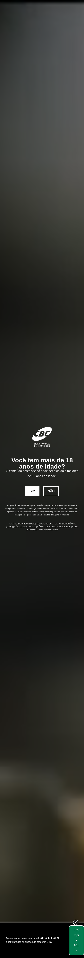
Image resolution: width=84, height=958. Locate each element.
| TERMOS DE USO (44, 524)
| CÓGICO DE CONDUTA (24, 527)
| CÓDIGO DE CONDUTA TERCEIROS (53, 527)
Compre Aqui (76, 940)
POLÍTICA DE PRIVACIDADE (22, 524)
